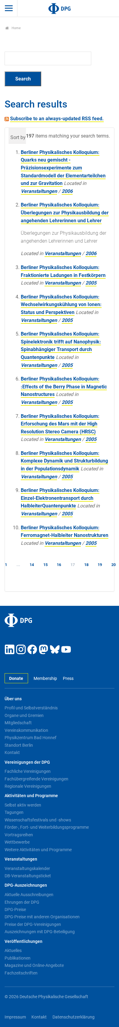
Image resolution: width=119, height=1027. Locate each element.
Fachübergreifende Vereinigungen (36, 778)
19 (100, 564)
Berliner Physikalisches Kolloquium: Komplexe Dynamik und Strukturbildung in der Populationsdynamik (64, 461)
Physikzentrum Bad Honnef (30, 737)
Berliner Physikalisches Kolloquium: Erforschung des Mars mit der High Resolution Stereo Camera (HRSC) (60, 424)
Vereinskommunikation (26, 730)
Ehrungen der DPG (22, 902)
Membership (45, 678)
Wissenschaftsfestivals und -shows (38, 819)
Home (16, 28)
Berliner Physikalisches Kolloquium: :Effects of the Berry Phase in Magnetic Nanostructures (64, 386)
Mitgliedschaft (18, 722)
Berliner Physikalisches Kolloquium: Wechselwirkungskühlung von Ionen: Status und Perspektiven (61, 304)
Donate (16, 678)
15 (45, 564)
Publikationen (18, 958)
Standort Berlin (19, 745)
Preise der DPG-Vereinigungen (33, 924)
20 (113, 564)
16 (59, 564)
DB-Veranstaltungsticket (28, 875)
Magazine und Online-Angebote (34, 965)
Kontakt (12, 752)
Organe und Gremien (24, 715)
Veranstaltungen (39, 191)
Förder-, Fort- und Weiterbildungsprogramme (47, 827)
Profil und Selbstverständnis (31, 707)
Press (68, 678)
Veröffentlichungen (23, 941)
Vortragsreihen (19, 834)
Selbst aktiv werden (23, 805)
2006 (67, 191)
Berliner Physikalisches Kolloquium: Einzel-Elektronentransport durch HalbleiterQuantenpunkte (60, 498)
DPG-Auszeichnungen (26, 885)
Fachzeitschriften (21, 973)
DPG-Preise (15, 909)
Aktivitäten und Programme (31, 795)
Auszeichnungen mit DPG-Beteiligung (40, 931)
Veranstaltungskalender (27, 868)
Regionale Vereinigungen (28, 786)
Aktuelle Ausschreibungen (29, 894)
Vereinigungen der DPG (27, 762)
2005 (90, 283)
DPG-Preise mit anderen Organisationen (42, 916)
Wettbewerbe (17, 842)
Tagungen (14, 812)
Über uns (13, 698)
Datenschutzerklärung (73, 1017)
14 (32, 564)
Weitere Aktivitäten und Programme (38, 849)
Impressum (15, 1017)
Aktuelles (13, 950)
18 (86, 564)
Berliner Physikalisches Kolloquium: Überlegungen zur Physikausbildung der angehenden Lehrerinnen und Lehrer (65, 212)
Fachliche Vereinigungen (28, 771)
